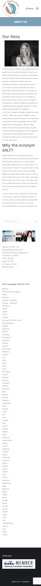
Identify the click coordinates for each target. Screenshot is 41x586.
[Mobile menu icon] (37, 8)
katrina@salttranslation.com (12, 250)
